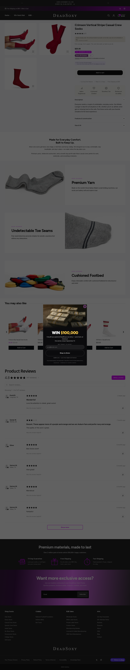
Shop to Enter (65, 353)
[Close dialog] (85, 306)
